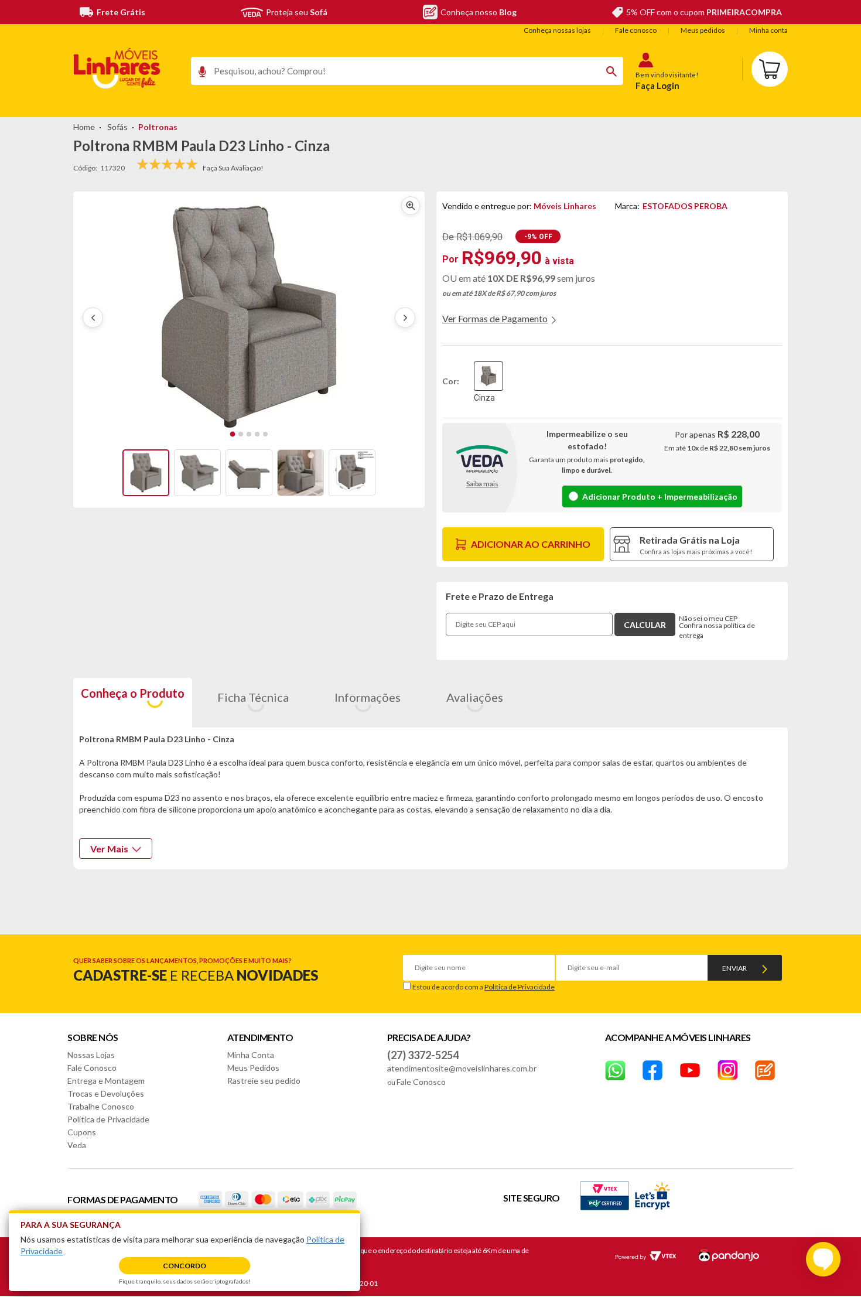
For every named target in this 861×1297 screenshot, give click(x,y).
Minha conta (768, 30)
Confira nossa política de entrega (717, 630)
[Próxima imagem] (405, 318)
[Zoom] (145, 472)
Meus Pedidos (253, 1068)
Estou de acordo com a (483, 986)
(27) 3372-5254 (423, 1055)
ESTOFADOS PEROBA (685, 206)
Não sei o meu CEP (708, 618)
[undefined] (249, 317)
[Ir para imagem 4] (257, 434)
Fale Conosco (92, 1068)
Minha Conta (250, 1055)
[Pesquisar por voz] (198, 74)
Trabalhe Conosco (100, 1106)
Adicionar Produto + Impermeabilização (659, 496)
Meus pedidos (703, 30)
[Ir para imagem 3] (249, 434)
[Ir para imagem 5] (265, 434)
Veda (76, 1145)
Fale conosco (636, 30)
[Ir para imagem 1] (232, 434)
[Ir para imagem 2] (240, 434)
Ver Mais (109, 848)
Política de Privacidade (519, 986)
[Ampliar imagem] (410, 205)
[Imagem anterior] (93, 318)
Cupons (81, 1132)
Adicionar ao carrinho (530, 543)
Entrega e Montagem (106, 1081)
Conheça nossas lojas (557, 30)
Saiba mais (482, 483)
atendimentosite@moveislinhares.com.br (462, 1068)
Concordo (184, 1265)
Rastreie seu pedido (263, 1081)
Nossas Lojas (91, 1055)
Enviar (734, 968)
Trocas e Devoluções (105, 1093)
